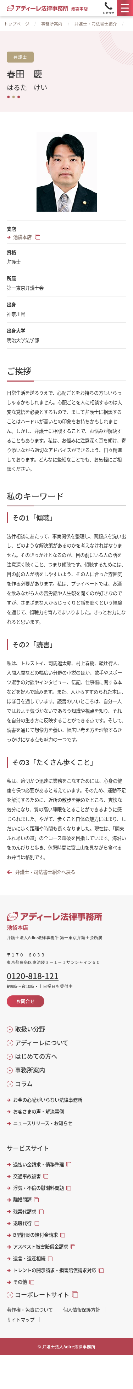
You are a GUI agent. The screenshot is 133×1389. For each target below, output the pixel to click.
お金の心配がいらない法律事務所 (47, 1099)
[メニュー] (125, 8)
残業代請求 (24, 1211)
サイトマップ (20, 1319)
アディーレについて (41, 1042)
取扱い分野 (30, 1029)
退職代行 (22, 1223)
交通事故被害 (27, 1176)
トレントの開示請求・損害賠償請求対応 (54, 1270)
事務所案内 (51, 24)
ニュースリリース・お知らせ (42, 1123)
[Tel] (108, 8)
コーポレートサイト (42, 1294)
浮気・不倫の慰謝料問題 (38, 1187)
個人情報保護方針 (81, 1309)
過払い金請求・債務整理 (38, 1164)
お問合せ (25, 1001)
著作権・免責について (30, 1309)
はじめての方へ (36, 1056)
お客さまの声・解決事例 (38, 1111)
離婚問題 (22, 1199)
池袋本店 (23, 237)
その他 (20, 1281)
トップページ (16, 24)
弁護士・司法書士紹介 (95, 24)
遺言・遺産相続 (29, 1258)
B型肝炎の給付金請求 (35, 1234)
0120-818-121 (33, 976)
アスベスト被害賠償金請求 (40, 1246)
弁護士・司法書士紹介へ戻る (45, 872)
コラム (24, 1083)
